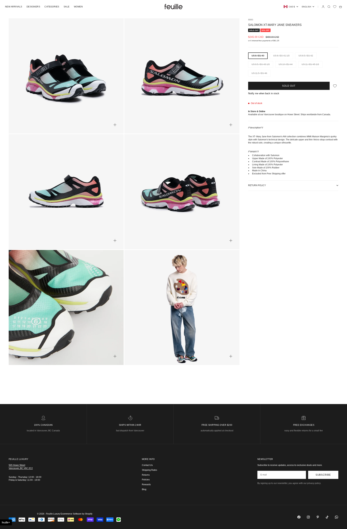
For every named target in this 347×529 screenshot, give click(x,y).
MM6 (250, 19)
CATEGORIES (51, 6)
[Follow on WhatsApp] (336, 517)
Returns (146, 475)
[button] (6, 522)
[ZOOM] (115, 124)
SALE (67, 6)
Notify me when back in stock (263, 93)
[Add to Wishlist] (334, 86)
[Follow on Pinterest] (318, 517)
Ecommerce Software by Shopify (76, 514)
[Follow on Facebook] (299, 517)
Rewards (146, 484)
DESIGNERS (33, 6)
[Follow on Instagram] (308, 517)
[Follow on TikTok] (327, 517)
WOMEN (78, 6)
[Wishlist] (334, 6)
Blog (144, 489)
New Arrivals (13, 6)
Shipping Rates (149, 470)
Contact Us (147, 465)
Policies (146, 479)
